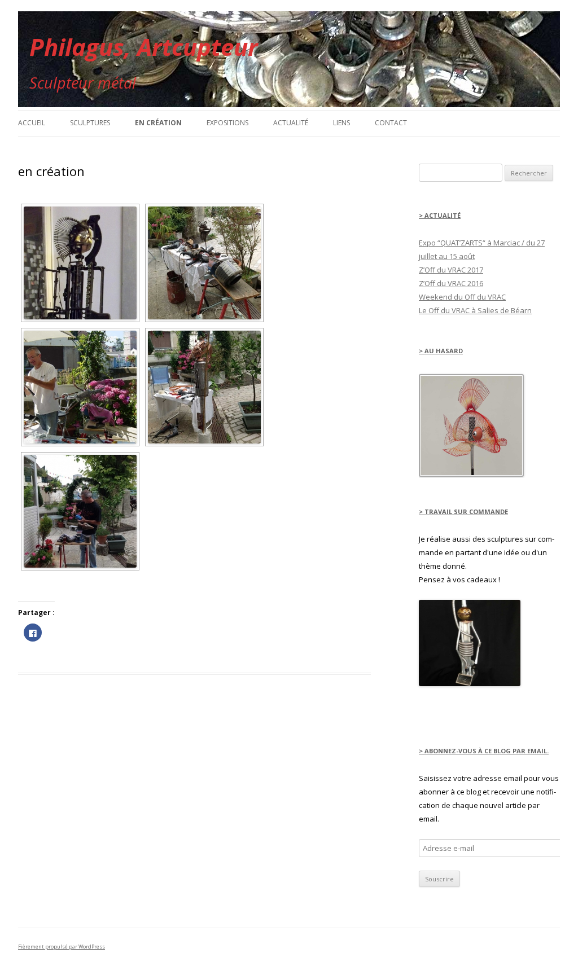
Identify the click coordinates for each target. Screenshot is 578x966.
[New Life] (469, 683)
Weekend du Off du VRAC (462, 297)
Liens (341, 123)
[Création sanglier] (204, 387)
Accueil (31, 123)
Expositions (227, 123)
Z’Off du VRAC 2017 (451, 270)
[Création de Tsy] (80, 387)
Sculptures (90, 123)
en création (158, 123)
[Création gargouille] (204, 263)
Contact (391, 123)
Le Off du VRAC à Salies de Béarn (475, 310)
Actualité (290, 123)
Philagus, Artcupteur (143, 46)
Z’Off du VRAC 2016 (451, 283)
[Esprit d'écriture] (80, 263)
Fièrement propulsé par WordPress (61, 946)
